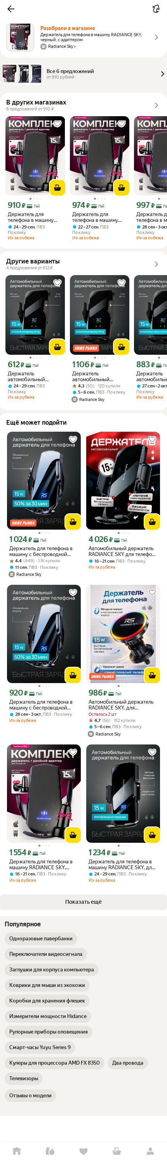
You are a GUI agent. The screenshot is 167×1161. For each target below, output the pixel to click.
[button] (11, 9)
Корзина (117, 1151)
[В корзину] (57, 187)
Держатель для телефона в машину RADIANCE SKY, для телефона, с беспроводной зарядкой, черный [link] (122, 864)
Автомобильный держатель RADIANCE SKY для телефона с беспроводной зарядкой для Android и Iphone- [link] (123, 551)
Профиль (150, 1151)
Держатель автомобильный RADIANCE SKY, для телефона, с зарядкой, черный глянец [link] (34, 376)
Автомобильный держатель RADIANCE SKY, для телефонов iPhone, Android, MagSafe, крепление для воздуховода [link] (121, 705)
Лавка (50, 1151)
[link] (41, 939)
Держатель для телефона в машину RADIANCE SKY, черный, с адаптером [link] (32, 217)
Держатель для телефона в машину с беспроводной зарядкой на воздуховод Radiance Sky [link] (41, 551)
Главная (16, 1151)
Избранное (83, 1151)
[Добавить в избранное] (57, 124)
